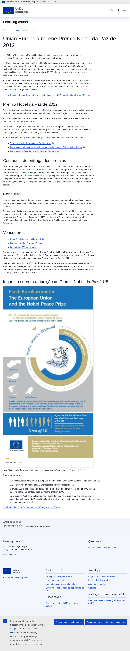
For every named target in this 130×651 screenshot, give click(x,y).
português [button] (111, 10)
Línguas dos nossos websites (101, 576)
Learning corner (12, 541)
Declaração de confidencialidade (103, 547)
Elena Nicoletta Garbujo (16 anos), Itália (28, 239)
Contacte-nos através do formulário (61, 584)
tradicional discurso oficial (36, 176)
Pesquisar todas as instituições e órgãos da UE (106, 601)
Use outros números (55, 580)
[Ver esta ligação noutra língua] (89, 95)
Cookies (92, 588)
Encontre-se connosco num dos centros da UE (65, 589)
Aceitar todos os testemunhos (69, 622)
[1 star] (5, 526)
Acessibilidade (9, 554)
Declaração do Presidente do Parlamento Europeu (33, 151)
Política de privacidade (98, 580)
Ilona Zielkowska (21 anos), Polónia (26, 243)
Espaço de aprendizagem (13, 30)
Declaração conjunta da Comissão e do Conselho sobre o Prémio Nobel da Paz (46, 147)
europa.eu (22, 577)
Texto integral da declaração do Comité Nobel (30, 143)
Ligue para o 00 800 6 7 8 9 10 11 (61, 576)
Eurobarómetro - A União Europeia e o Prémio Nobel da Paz (30, 507)
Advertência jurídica (97, 584)
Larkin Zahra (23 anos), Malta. (23, 247)
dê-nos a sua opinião (39, 526)
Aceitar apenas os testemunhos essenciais (106, 622)
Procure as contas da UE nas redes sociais (62, 604)
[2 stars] (7, 526)
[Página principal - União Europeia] (15, 10)
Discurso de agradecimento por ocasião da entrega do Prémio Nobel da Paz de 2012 (48, 95)
